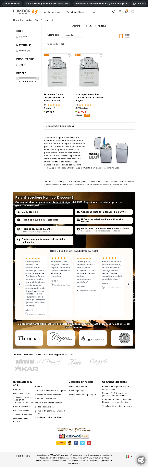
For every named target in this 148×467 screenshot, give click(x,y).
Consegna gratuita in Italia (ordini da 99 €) (103, 212)
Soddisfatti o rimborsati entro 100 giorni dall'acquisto (102, 3)
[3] (54, 105)
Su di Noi (39, 387)
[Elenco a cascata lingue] (129, 456)
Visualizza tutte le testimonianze (117, 406)
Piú (93, 12)
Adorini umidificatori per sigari (82, 395)
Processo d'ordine (21, 411)
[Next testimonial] (128, 284)
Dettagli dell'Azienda (44, 407)
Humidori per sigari (77, 391)
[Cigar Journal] (61, 338)
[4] (56, 105)
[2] (51, 105)
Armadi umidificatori (78, 387)
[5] (59, 105)
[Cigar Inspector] (93, 338)
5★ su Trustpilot (12, 4)
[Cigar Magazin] (124, 338)
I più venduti (68, 35)
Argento (24, 36)
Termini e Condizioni (22, 415)
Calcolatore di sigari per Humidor (50, 417)
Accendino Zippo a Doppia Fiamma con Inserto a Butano (54, 97)
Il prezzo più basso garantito (37, 229)
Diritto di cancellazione (45, 399)
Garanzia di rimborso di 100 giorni (50, 391)
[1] (48, 105)
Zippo (23, 65)
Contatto (17, 390)
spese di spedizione (76, 184)
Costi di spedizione (22, 407)
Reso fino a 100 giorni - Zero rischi (40, 220)
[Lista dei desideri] (133, 13)
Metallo (24, 50)
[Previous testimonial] (19, 284)
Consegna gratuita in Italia (49, 3)
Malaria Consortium (60, 455)
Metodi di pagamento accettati (49, 403)
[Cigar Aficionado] (29, 338)
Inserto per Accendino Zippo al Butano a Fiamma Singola (89, 97)
